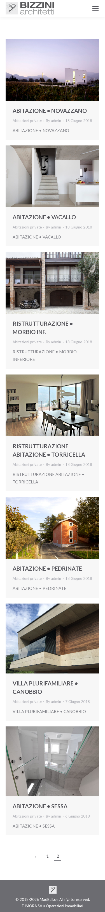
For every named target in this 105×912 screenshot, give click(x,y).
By (53, 120)
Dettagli (60, 70)
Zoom (45, 70)
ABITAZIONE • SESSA (40, 806)
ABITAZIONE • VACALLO (44, 217)
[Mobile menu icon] (95, 8)
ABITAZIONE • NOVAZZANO (50, 110)
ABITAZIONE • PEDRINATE (47, 568)
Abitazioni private (27, 120)
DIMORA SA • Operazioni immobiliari (52, 906)
